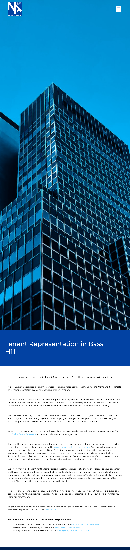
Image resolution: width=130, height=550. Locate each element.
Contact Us (50, 510)
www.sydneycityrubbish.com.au (73, 530)
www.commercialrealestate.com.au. (72, 447)
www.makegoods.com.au (67, 527)
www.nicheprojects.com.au (85, 524)
